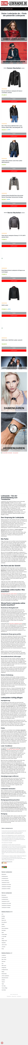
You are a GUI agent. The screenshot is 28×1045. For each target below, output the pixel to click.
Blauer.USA (4, 920)
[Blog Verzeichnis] (14, 867)
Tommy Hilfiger (4, 987)
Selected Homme (5, 977)
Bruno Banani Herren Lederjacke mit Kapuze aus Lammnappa (13, 271)
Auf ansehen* (14, 101)
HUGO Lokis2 (5, 305)
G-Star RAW (4, 936)
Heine (3, 938)
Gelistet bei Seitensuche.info (7, 861)
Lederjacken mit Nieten (6, 888)
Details (14, 98)
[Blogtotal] (14, 862)
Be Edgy (3, 916)
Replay (3, 971)
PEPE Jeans (4, 965)
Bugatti (3, 924)
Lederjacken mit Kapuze (6, 886)
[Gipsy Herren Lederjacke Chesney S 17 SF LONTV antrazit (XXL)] (14, 223)
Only (2, 963)
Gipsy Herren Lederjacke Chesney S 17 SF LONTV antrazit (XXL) (14, 236)
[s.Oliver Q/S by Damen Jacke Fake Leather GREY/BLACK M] (14, 148)
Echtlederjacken (5, 876)
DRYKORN (4, 930)
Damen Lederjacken (7, 872)
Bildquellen (9, 996)
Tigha (3, 983)
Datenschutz (14, 996)
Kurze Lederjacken (5, 880)
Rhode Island (4, 973)
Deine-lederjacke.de (7, 9)
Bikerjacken (4, 874)
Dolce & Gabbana (5, 928)
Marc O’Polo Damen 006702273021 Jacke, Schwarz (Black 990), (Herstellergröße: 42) (12, 126)
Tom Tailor (4, 985)
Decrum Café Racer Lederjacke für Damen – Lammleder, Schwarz (12, 91)
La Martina (4, 955)
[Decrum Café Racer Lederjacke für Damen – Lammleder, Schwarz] (14, 78)
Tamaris (3, 981)
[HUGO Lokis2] (14, 293)
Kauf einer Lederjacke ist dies (15, 623)
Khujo (3, 948)
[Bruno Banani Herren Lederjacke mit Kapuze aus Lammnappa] (14, 258)
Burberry (3, 926)
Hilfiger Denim (4, 940)
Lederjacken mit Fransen (6, 884)
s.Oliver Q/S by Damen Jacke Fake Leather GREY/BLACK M (12, 161)
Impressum (19, 996)
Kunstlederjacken (5, 878)
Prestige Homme (5, 969)
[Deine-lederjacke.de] (14, 3)
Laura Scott (4, 957)
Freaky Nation (4, 934)
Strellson (3, 979)
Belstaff (3, 918)
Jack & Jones (4, 944)
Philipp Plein (4, 967)
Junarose (3, 946)
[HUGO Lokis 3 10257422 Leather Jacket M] (14, 328)
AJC (2, 914)
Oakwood (3, 961)
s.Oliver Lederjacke (5, 975)
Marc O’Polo (4, 959)
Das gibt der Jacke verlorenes (13, 749)
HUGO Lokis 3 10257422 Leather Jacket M (12, 340)
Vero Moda (4, 989)
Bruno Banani (4, 922)
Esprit (3, 932)
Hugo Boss (4, 942)
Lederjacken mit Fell (5, 882)
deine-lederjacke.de (14, 994)
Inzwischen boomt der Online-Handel (9, 593)
